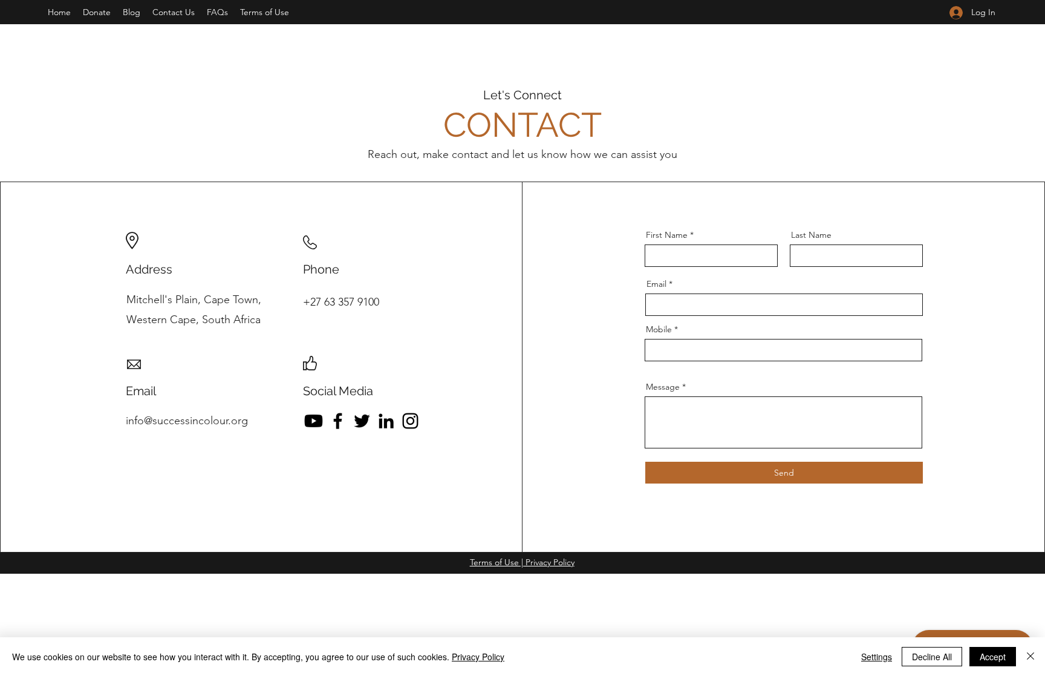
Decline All (932, 657)
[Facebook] (337, 421)
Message (663, 386)
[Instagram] (410, 421)
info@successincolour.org (187, 420)
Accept (993, 657)
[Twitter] (362, 421)
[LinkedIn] (386, 421)
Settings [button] (876, 657)
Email (656, 284)
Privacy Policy (478, 657)
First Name (667, 235)
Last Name (811, 235)
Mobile (659, 329)
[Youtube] (313, 421)
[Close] (1030, 656)
